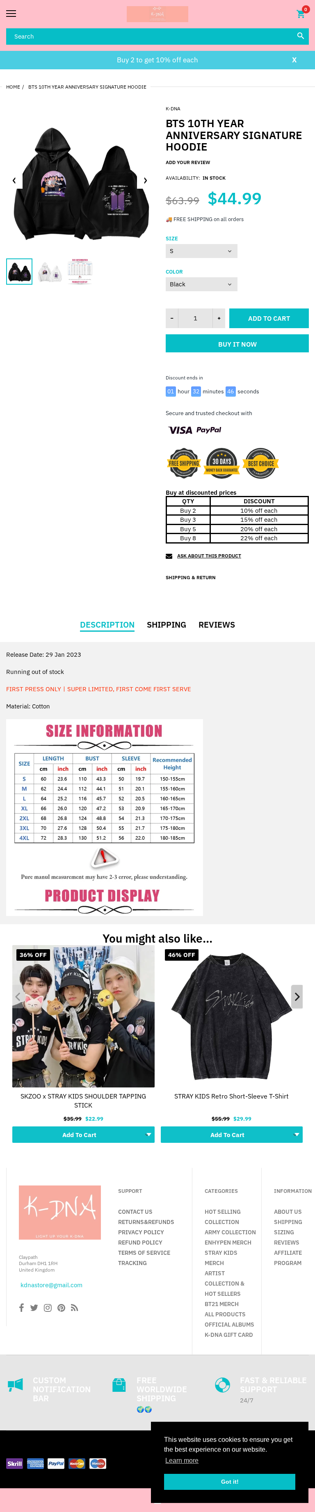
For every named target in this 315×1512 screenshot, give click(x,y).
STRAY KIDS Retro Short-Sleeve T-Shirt (231, 1096)
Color (174, 272)
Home (13, 87)
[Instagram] (48, 1309)
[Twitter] (34, 1309)
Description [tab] (107, 625)
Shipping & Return (191, 577)
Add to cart (269, 318)
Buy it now (237, 344)
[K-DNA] (157, 14)
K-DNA (173, 108)
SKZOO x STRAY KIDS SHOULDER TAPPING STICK (83, 1100)
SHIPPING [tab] (166, 625)
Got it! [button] (230, 1481)
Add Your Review (188, 162)
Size (172, 238)
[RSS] (74, 1309)
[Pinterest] (61, 1309)
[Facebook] (21, 1309)
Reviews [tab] (217, 625)
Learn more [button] (182, 1460)
